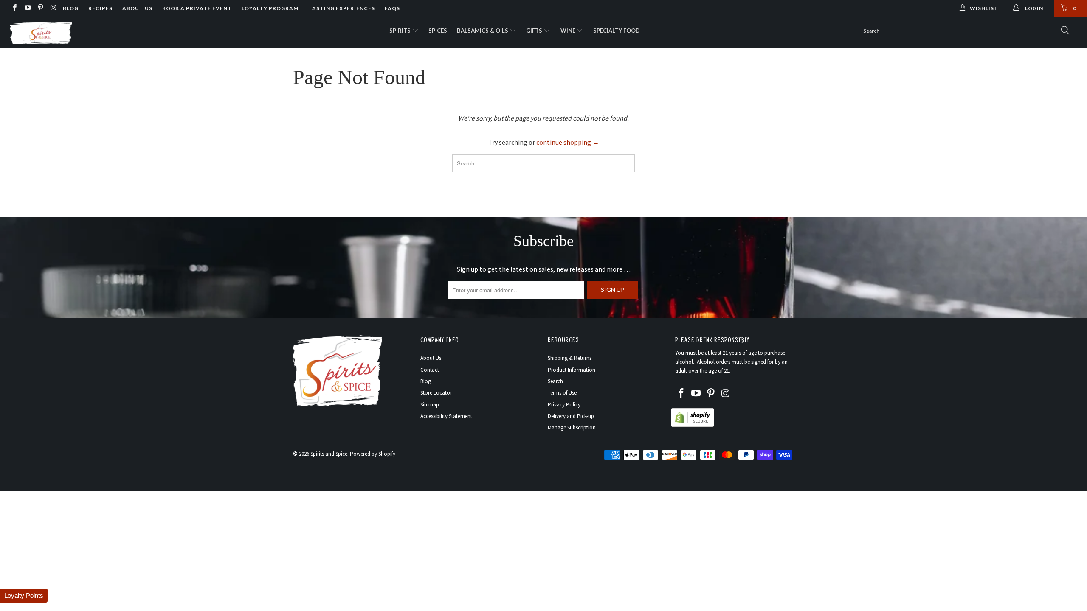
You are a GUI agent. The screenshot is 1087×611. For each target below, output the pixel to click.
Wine (568, 30)
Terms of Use (562, 392)
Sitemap (429, 404)
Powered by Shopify (372, 453)
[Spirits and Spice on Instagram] (52, 8)
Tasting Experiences (341, 8)
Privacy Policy (564, 404)
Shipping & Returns (569, 358)
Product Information (571, 369)
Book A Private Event (197, 8)
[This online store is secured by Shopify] (692, 425)
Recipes (100, 8)
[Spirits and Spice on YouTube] (27, 8)
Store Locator (436, 392)
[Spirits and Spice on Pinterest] (40, 8)
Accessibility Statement (446, 416)
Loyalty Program (270, 8)
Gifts (535, 30)
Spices (437, 30)
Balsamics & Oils (483, 30)
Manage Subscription (572, 427)
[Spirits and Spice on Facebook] (14, 8)
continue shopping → (567, 142)
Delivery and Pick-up (571, 416)
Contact (429, 369)
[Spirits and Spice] (91, 32)
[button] (24, 596)
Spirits (400, 30)
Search (555, 381)
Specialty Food (616, 30)
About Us (137, 8)
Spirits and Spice (328, 453)
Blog (71, 8)
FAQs (392, 8)
